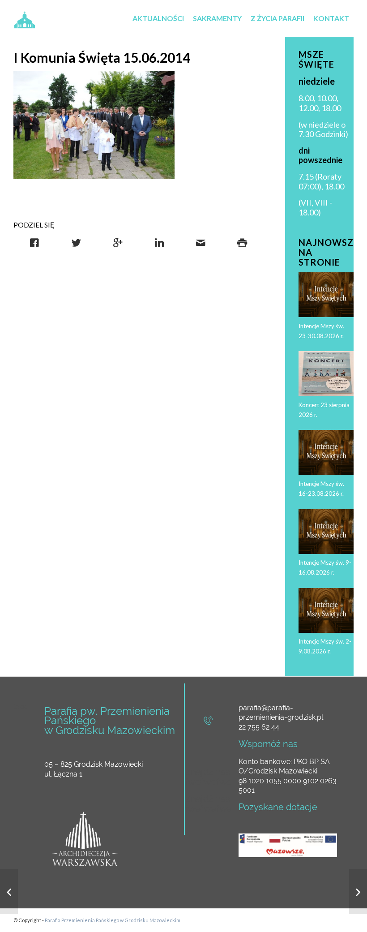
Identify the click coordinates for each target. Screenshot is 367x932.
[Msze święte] (358, 891)
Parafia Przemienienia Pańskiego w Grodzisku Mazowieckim (112, 920)
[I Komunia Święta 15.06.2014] (94, 125)
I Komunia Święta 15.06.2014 (101, 57)
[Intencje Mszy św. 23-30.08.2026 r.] (9, 891)
